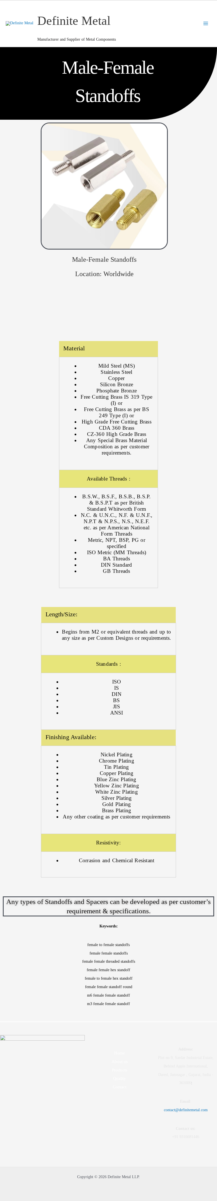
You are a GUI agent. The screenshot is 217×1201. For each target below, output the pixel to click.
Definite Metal (73, 20)
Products (119, 1070)
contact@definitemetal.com (186, 1110)
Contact (119, 1087)
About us (120, 1061)
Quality (119, 1078)
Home (119, 1053)
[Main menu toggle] (206, 23)
